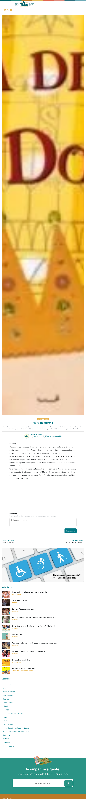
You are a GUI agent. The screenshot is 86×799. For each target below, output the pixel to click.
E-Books (14, 603)
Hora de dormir (43, 422)
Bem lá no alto (17, 634)
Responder (70, 531)
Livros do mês (8, 724)
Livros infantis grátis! (19, 600)
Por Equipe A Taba (36, 434)
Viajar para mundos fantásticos (22, 671)
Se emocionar (43, 419)
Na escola (6, 735)
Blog (4, 688)
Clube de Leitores (9, 692)
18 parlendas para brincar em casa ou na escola (29, 592)
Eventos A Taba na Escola (13, 713)
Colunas (6, 699)
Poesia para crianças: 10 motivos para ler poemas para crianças (35, 643)
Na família (15, 611)
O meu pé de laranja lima (21, 660)
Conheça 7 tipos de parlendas (23, 609)
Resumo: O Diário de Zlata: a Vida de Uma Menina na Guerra (33, 617)
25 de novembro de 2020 (53, 436)
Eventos (15, 628)
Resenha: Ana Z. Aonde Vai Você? (24, 668)
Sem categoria (17, 594)
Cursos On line (8, 703)
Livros (5, 721)
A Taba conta (8, 684)
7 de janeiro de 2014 (37, 436)
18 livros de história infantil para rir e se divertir (29, 651)
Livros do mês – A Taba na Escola (16, 728)
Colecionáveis (8, 695)
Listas (5, 717)
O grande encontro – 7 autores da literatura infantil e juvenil (33, 626)
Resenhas (15, 620)
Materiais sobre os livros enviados (16, 732)
